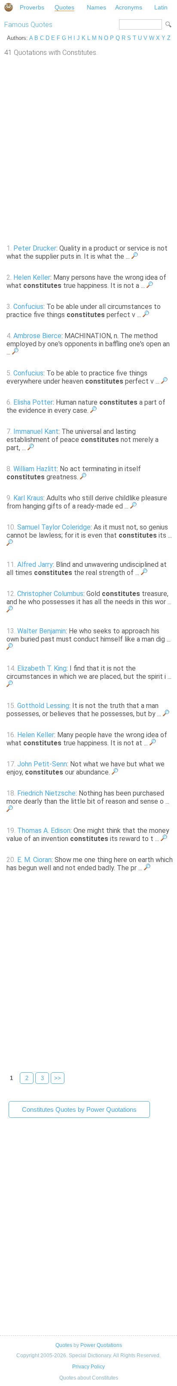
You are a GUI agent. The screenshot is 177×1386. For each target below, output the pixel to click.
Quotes (64, 7)
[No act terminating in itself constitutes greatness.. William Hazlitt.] (83, 477)
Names (96, 7)
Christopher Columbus (50, 594)
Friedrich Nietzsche (46, 793)
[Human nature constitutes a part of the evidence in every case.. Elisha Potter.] (93, 410)
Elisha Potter (33, 402)
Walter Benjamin (41, 631)
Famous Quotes (28, 25)
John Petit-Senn (42, 764)
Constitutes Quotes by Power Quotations (79, 1109)
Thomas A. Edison (43, 830)
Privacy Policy (88, 1367)
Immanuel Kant (35, 431)
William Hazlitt (35, 469)
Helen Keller (31, 277)
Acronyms (128, 7)
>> (57, 1078)
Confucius (28, 307)
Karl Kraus (28, 498)
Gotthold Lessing (43, 706)
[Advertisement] (88, 149)
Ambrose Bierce (37, 336)
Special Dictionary (8, 7)
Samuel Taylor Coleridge (54, 527)
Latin (161, 7)
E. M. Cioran (34, 860)
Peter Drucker (34, 248)
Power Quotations (101, 1345)
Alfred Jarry (35, 564)
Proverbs (32, 7)
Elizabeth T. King (42, 668)
